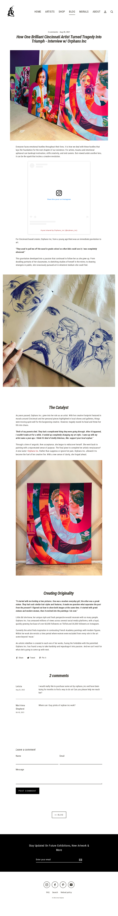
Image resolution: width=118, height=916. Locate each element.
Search (55, 892)
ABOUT (96, 11)
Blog (60, 815)
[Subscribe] (80, 859)
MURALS (84, 11)
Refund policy (66, 892)
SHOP (62, 11)
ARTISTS (50, 11)
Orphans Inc (33, 451)
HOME (37, 11)
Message (20, 769)
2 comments (53, 32)
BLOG (72, 11)
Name (18, 756)
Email (62, 756)
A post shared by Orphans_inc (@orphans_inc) (59, 230)
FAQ (47, 892)
